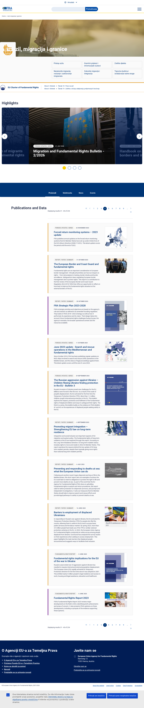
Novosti (7, 669)
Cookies (118, 685)
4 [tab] (79, 168)
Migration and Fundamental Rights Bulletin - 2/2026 (68, 153)
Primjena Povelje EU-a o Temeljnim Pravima (22, 663)
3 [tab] (74, 168)
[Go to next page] (131, 208)
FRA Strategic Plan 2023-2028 (70, 305)
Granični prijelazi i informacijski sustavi (92, 64)
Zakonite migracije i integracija (92, 72)
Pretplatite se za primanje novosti (17, 672)
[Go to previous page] (90, 208)
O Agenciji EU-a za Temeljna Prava (18, 660)
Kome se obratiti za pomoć (15, 666)
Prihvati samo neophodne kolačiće (122, 696)
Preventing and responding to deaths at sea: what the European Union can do (77, 470)
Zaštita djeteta (120, 63)
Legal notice (110, 685)
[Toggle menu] (139, 9)
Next (139, 136)
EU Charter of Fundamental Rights (23, 87)
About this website (98, 685)
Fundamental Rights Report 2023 (71, 598)
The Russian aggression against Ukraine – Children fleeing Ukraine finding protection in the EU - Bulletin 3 (76, 383)
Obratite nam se (80, 666)
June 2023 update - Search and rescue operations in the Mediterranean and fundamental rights (74, 350)
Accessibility (138, 685)
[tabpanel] (72, 136)
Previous (4, 136)
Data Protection (128, 685)
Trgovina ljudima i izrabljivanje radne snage (124, 72)
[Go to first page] (86, 208)
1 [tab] (64, 168)
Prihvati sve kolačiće (96, 696)
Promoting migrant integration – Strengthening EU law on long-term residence (72, 429)
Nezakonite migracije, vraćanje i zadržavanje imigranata (63, 73)
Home (4, 16)
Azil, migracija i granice (14, 16)
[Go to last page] (131, 212)
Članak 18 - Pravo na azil (65, 86)
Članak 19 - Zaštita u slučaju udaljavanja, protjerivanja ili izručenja (78, 88)
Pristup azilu (59, 63)
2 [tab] (69, 168)
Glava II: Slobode (49, 86)
